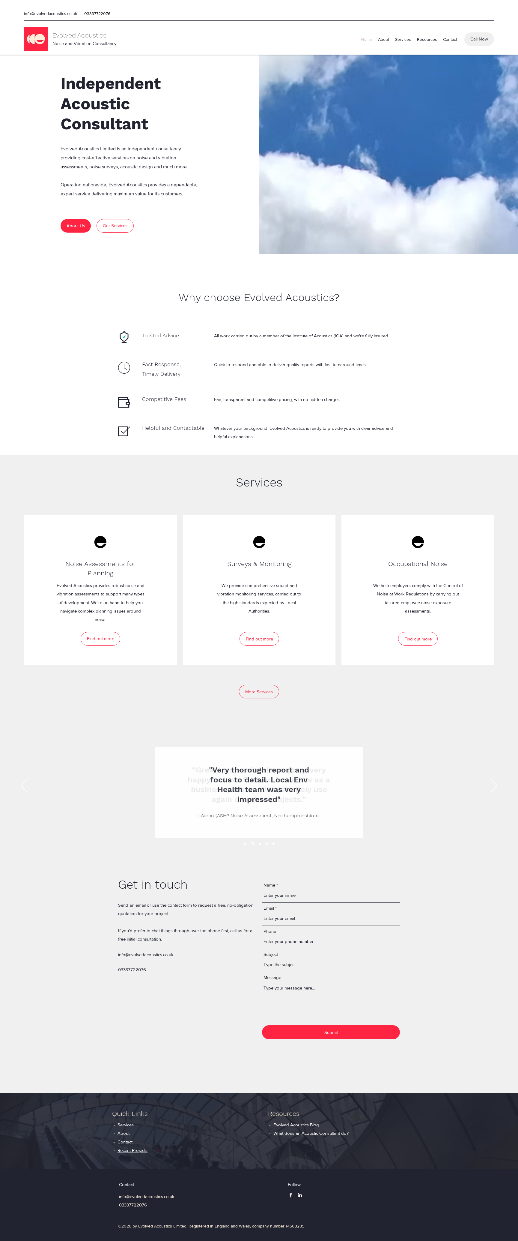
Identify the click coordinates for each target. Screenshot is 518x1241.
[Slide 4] (267, 844)
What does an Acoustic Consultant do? (311, 1133)
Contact (125, 1141)
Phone (269, 931)
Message (272, 977)
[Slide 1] (245, 844)
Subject (270, 954)
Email (268, 908)
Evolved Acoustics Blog (296, 1124)
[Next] (493, 786)
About (124, 1133)
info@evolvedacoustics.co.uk (50, 13)
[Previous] (24, 786)
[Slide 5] (273, 844)
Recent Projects (132, 1150)
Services (126, 1124)
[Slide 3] (260, 844)
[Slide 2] (252, 843)
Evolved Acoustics (79, 35)
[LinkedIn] (300, 1195)
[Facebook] (291, 1195)
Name (269, 885)
